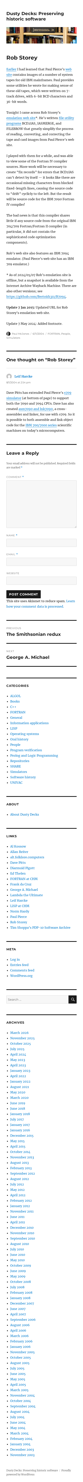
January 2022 (20, 1081)
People (65, 333)
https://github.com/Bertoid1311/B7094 (36, 296)
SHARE (15, 766)
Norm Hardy (19, 911)
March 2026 (19, 1033)
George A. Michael (24, 890)
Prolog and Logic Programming (34, 755)
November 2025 (22, 1038)
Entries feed (19, 965)
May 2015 (17, 1141)
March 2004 (19, 1433)
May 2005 (17, 1379)
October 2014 (20, 1152)
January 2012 (20, 1206)
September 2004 (23, 1406)
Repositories (19, 761)
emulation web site (21, 118)
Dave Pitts (18, 863)
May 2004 (17, 1428)
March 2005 (19, 1390)
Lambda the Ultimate (26, 895)
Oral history (19, 739)
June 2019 (17, 1103)
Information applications (29, 723)
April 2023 (18, 1065)
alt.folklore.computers (27, 857)
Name (12, 535)
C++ (13, 707)
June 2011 (17, 1217)
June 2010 (17, 1255)
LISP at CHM (19, 906)
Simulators (13, 337)
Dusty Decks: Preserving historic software (35, 16)
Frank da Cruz (20, 884)
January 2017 (20, 1125)
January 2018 (20, 1114)
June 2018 (17, 1108)
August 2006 (20, 1325)
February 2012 (21, 1200)
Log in (15, 959)
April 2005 (18, 1384)
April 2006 (18, 1330)
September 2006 (23, 1320)
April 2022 (18, 1076)
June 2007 (17, 1309)
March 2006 (19, 1336)
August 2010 (19, 1244)
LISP (13, 728)
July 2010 (17, 1249)
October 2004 (20, 1401)
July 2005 (17, 1368)
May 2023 (17, 1060)
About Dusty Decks (24, 814)
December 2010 (22, 1228)
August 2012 (19, 1179)
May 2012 (17, 1190)
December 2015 (22, 1136)
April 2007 (18, 1314)
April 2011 (17, 1222)
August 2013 (19, 1163)
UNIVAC (16, 782)
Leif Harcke (23, 376)
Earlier (11, 69)
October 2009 (20, 1265)
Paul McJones (20, 333)
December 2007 (22, 1303)
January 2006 (20, 1347)
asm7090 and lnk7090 (36, 409)
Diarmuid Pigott (22, 868)
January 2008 (20, 1298)
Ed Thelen (18, 873)
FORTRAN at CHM (24, 879)
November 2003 (22, 1455)
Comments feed (22, 970)
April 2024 (18, 1054)
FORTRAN (54, 333)
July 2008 (17, 1287)
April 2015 (17, 1146)
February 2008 (21, 1292)
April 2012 (17, 1195)
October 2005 (20, 1357)
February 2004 (21, 1439)
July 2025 (17, 1049)
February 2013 (21, 1168)
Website (12, 573)
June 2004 (18, 1422)
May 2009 (17, 1276)
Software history (23, 777)
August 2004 (20, 1412)
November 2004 (22, 1395)
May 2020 (17, 1092)
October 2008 (20, 1282)
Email (12, 554)
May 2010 (17, 1260)
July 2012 (17, 1184)
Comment (15, 477)
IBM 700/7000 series (41, 425)
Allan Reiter (19, 852)
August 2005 (20, 1363)
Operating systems (24, 734)
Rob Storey (18, 922)
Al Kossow (18, 846)
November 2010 (22, 1233)
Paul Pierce (18, 917)
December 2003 (22, 1449)
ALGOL (15, 696)
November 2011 (22, 1211)
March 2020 (19, 1098)
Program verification (26, 750)
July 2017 (17, 1119)
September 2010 (22, 1238)
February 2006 (21, 1341)
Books (15, 701)
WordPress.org (21, 976)
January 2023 (20, 1071)
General (16, 718)
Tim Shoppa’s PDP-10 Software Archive (40, 927)
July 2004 (17, 1417)
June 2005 (18, 1374)
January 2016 (20, 1130)
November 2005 (22, 1352)
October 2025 (20, 1043)
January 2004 (20, 1444)
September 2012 (22, 1173)
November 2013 (22, 1157)
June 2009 (18, 1271)
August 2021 (19, 1087)
